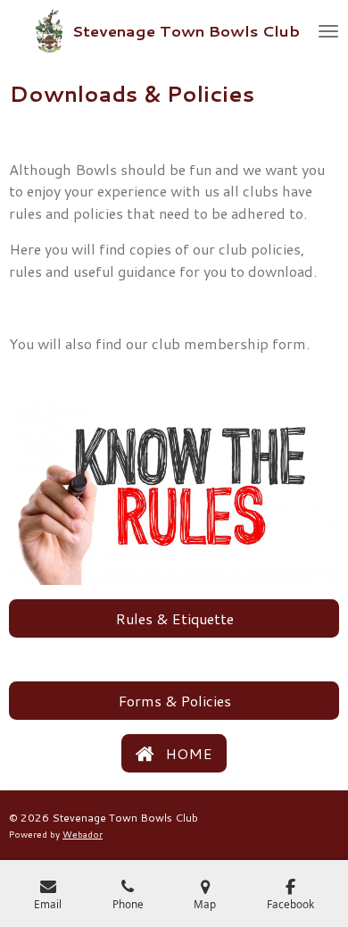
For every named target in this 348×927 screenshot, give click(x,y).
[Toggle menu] (328, 31)
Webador (82, 834)
